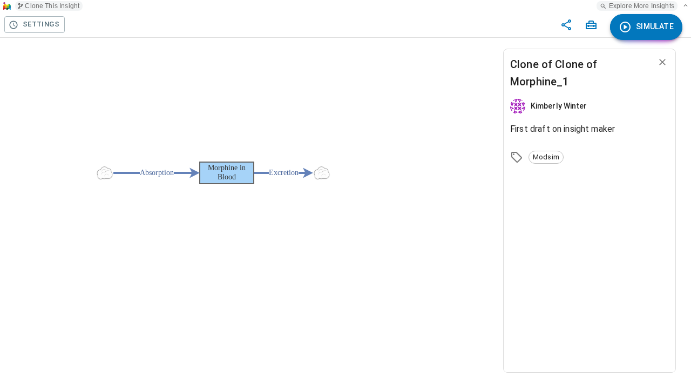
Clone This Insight (52, 6)
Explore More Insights (641, 6)
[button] (546, 157)
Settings (41, 24)
